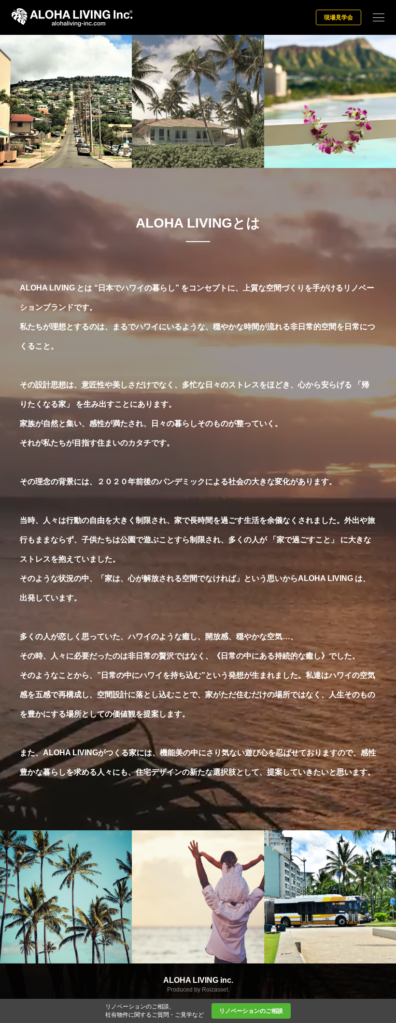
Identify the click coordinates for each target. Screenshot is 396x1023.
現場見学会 (338, 17)
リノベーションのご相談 (251, 1011)
